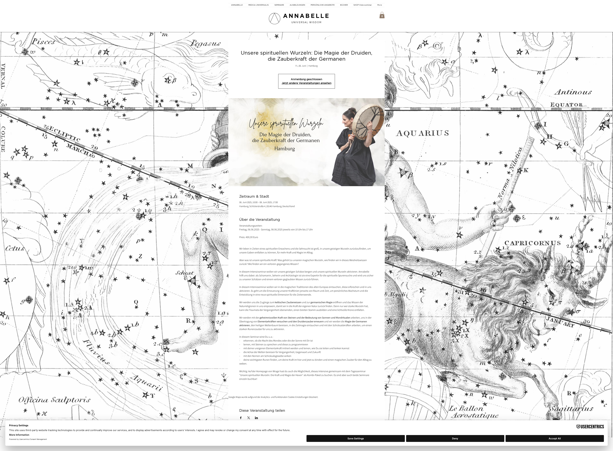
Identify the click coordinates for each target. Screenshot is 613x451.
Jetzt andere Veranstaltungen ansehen (306, 83)
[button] (382, 15)
